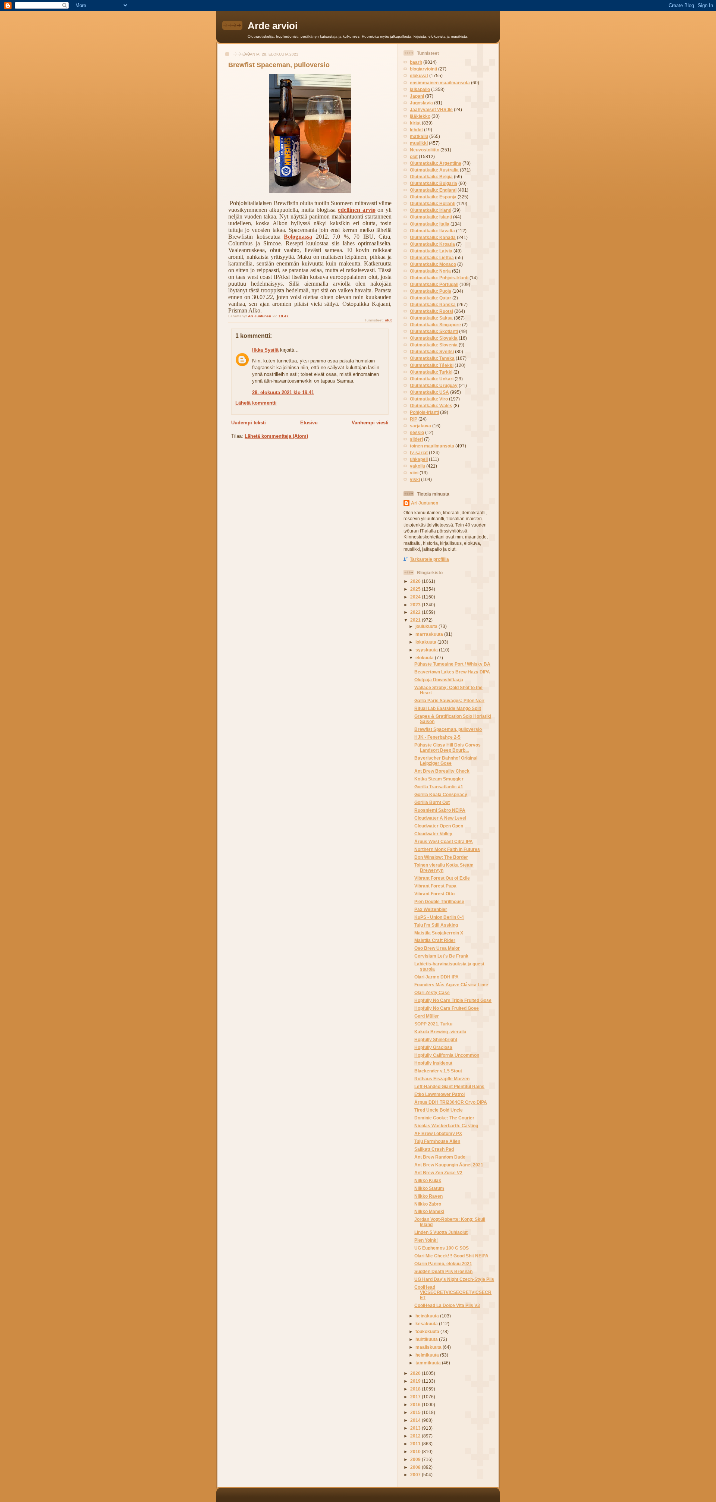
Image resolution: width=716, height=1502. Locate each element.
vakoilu (417, 466)
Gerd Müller (426, 1016)
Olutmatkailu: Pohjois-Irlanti (439, 277)
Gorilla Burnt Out (432, 802)
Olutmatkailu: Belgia (431, 176)
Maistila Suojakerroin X (438, 932)
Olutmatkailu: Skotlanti (434, 331)
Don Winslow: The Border (441, 857)
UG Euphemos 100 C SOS (441, 1247)
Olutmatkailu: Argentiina (435, 163)
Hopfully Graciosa (433, 1047)
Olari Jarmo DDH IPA (436, 976)
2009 (416, 1459)
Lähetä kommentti (256, 403)
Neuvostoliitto (424, 149)
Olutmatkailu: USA (429, 392)
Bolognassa (298, 236)
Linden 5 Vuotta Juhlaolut (441, 1232)
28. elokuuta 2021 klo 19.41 (283, 392)
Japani (417, 96)
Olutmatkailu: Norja (430, 270)
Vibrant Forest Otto (434, 893)
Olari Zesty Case (432, 992)
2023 (416, 604)
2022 (416, 612)
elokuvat (419, 75)
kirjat (415, 122)
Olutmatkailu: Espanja (433, 196)
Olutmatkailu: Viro (429, 398)
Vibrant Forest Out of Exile (442, 878)
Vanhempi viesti (370, 422)
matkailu (419, 136)
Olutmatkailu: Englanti (433, 190)
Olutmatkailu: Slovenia (434, 344)
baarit (416, 62)
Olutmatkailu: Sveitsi (432, 351)
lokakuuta (426, 642)
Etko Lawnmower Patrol (439, 1094)
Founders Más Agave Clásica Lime (451, 984)
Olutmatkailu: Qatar (430, 297)
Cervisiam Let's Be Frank (441, 955)
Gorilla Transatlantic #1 (438, 786)
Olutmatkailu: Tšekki (431, 365)
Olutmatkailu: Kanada (433, 237)
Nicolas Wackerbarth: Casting (446, 1125)
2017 (416, 1396)
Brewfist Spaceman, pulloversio (448, 729)
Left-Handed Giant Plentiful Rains (449, 1086)
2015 (416, 1412)
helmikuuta (427, 1354)
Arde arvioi (273, 25)
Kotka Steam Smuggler (439, 778)
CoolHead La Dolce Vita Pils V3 (447, 1305)
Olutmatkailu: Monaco (433, 264)
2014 (416, 1420)
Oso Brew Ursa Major (437, 948)
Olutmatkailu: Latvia (431, 250)
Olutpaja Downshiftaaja (438, 679)
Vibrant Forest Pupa (435, 885)
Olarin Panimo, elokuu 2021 (443, 1263)
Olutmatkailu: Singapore (435, 324)
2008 (416, 1467)
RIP (413, 419)
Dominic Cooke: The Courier (444, 1117)
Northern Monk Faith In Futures (447, 849)
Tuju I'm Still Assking (436, 925)
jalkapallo (420, 89)
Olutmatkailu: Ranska (433, 304)
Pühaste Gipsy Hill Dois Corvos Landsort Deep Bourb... (447, 747)
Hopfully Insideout (433, 1062)
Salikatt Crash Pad (434, 1149)
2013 (416, 1428)
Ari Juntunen (424, 502)
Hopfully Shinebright (435, 1039)
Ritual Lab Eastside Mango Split (447, 708)
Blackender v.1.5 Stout (438, 1070)
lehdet (416, 129)
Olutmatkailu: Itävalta (432, 230)
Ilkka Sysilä (265, 350)
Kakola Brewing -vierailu (440, 1031)
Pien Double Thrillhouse (439, 901)
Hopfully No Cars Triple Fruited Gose (453, 1000)
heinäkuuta (427, 1315)
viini (414, 472)
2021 (416, 620)
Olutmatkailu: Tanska (432, 358)
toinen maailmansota (432, 445)
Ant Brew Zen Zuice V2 (438, 1172)
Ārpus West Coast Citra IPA (443, 841)
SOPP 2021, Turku (433, 1023)
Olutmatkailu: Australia (434, 169)
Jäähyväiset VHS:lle (431, 109)
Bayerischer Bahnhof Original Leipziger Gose (445, 760)
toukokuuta (427, 1331)
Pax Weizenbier (430, 909)
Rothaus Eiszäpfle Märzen (442, 1078)
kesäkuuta (427, 1323)
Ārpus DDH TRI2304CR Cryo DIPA (450, 1102)
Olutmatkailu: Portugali (434, 284)
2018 (416, 1388)
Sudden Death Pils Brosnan (443, 1271)
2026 (416, 581)
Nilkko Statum (429, 1188)
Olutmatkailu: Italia (429, 223)
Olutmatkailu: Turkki (431, 372)
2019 (416, 1381)
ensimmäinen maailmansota (440, 82)
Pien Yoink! (426, 1240)
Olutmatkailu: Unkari (431, 378)
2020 (416, 1373)
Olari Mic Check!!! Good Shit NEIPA (451, 1255)
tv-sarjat (419, 452)
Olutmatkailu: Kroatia (432, 244)
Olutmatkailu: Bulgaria (433, 183)
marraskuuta (429, 634)
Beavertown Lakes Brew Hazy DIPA (452, 671)
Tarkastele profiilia (429, 559)
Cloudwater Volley (433, 833)
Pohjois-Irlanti (424, 412)
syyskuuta (427, 649)
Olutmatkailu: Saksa (431, 317)
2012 (416, 1435)
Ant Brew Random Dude (439, 1156)
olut (388, 320)
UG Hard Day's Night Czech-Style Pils (454, 1279)
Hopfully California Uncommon (446, 1055)
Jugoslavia (421, 102)
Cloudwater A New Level (440, 818)
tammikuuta (428, 1362)
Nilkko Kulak (427, 1180)
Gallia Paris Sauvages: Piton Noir (449, 700)
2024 (416, 596)
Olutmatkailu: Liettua (432, 257)
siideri (416, 439)
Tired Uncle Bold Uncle (438, 1109)
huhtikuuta (427, 1339)
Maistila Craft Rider (434, 940)
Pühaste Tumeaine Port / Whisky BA (452, 664)
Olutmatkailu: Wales (431, 405)
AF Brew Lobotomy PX (438, 1133)
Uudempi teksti (248, 422)
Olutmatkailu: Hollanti (432, 203)
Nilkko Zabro (427, 1203)
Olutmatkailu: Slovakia (434, 338)
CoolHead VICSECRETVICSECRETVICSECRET (453, 1292)
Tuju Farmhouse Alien (437, 1141)
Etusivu (309, 422)
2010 (416, 1451)
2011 (416, 1443)
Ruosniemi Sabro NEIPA (439, 810)
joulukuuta (427, 626)
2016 (416, 1404)
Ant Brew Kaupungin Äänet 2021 (448, 1164)
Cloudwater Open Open (438, 825)
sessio (417, 432)
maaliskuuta (429, 1347)
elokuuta (425, 657)
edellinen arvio (357, 210)
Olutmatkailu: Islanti (431, 216)
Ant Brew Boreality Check (442, 771)
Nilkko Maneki (429, 1211)
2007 (416, 1474)
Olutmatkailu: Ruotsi (431, 311)
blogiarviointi (423, 68)
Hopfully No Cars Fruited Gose (446, 1008)
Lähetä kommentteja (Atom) (276, 436)
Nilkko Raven (428, 1196)
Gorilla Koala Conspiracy (440, 794)
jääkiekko (420, 116)
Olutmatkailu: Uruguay (434, 385)
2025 (416, 589)
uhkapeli (419, 459)
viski (415, 479)
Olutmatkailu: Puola (430, 291)
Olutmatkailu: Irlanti (430, 210)
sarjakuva (420, 425)
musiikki (419, 143)
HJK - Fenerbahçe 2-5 (437, 737)
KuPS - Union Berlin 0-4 (439, 917)
